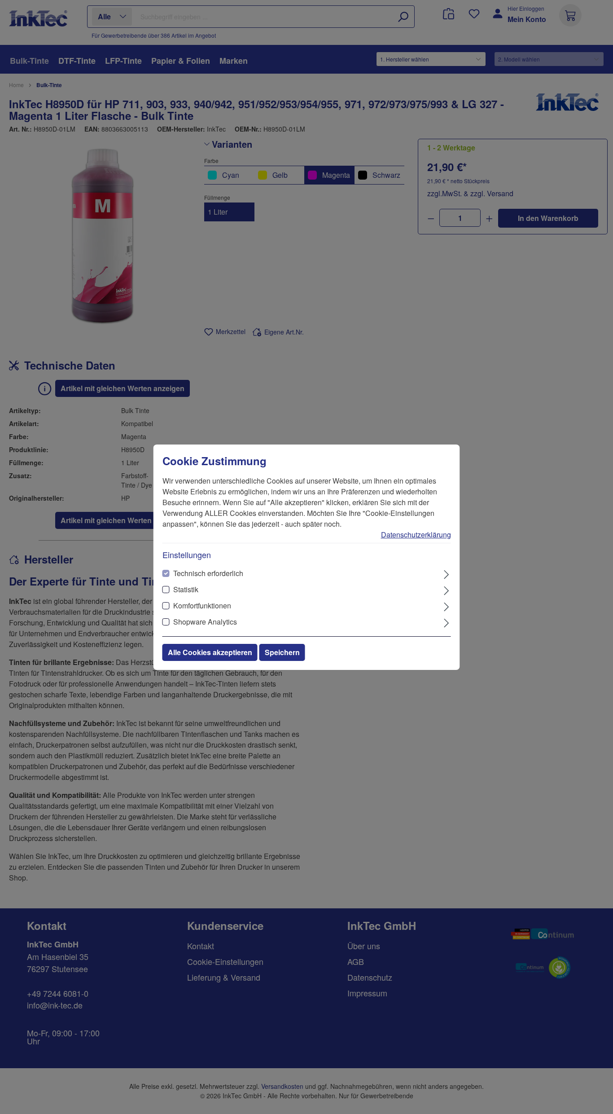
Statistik (185, 589)
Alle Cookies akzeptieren (210, 652)
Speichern (282, 652)
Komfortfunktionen (202, 605)
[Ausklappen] (446, 573)
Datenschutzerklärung (416, 534)
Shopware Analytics (205, 621)
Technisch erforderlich (208, 573)
